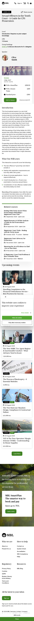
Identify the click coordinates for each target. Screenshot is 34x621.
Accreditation (21, 551)
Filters (17, 619)
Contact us (20, 546)
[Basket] (30, 3)
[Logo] (5, 3)
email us (4, 46)
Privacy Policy (6, 568)
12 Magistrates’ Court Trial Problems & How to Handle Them (17, 255)
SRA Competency (22, 554)
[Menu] (24, 3)
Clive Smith (14, 58)
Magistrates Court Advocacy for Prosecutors (14, 239)
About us (5, 546)
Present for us (6, 549)
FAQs (18, 556)
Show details (25, 312)
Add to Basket (10, 100)
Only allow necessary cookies (17, 322)
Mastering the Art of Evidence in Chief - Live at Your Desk (17, 247)
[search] (28, 3)
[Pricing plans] (4, 85)
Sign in (19, 3)
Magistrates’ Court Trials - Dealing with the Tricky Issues (15, 231)
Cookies (4, 571)
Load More (17, 453)
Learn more (10, 511)
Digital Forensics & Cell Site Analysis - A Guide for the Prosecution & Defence (16, 222)
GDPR (4, 574)
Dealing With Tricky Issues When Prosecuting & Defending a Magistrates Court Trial (15, 212)
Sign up (6, 598)
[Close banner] (5, 296)
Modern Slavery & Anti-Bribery (7, 577)
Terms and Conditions (5, 582)
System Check (21, 549)
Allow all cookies (17, 317)
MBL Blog (20, 568)
